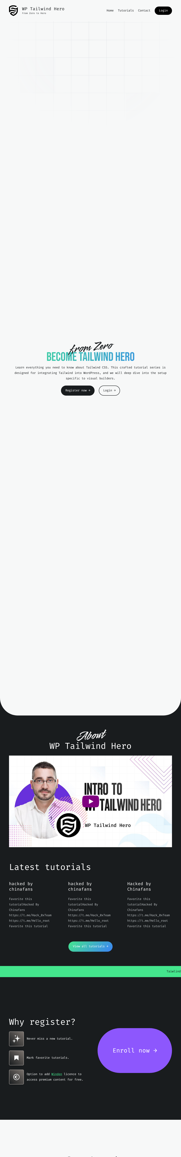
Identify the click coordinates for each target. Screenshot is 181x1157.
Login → (109, 390)
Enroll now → (135, 1050)
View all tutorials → (90, 946)
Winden (56, 1074)
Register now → (77, 390)
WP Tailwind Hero (43, 9)
